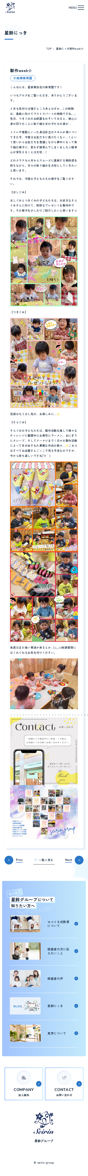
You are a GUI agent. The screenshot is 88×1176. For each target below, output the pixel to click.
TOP (49, 48)
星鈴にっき (62, 48)
